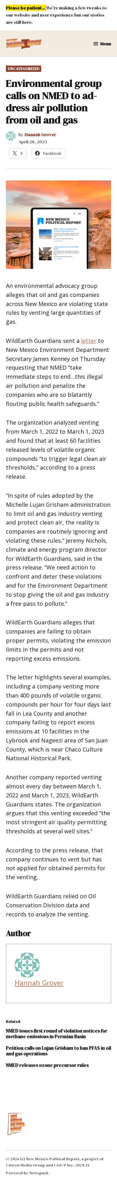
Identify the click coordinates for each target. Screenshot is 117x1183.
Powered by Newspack (27, 1173)
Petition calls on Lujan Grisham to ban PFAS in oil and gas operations (58, 1051)
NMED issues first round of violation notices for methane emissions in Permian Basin (56, 1034)
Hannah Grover (40, 134)
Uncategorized (23, 68)
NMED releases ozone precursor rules (47, 1065)
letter (88, 340)
